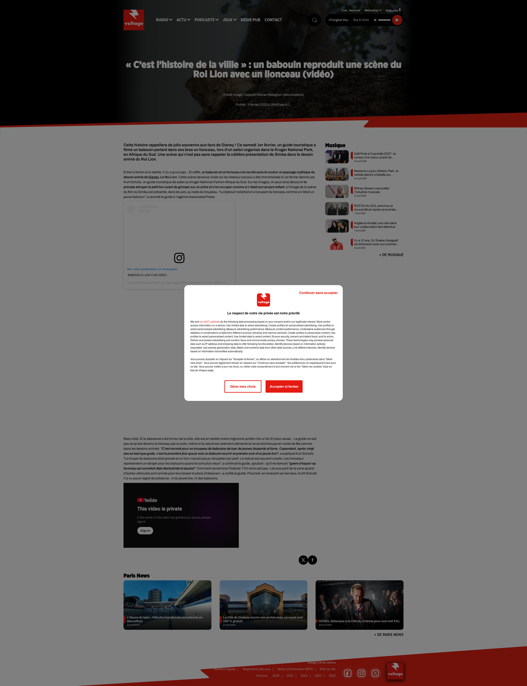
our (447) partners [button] (210, 321)
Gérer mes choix (243, 386)
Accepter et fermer (284, 386)
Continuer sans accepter (318, 292)
